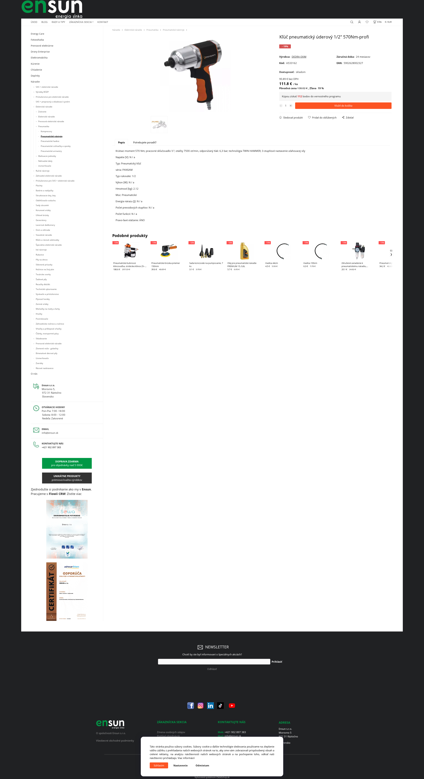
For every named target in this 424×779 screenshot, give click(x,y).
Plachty (39, 185)
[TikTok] (220, 705)
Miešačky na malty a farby (48, 308)
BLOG (44, 22)
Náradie (35, 81)
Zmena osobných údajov (171, 732)
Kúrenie (35, 63)
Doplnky (35, 75)
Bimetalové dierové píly (46, 353)
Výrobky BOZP (42, 91)
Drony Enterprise (40, 51)
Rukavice (40, 254)
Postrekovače (42, 318)
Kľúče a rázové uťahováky (47, 240)
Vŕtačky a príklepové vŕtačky (48, 328)
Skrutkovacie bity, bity (46, 195)
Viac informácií (186, 758)
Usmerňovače (44, 165)
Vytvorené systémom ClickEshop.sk (212, 777)
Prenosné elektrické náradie (51, 121)
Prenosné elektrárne (42, 45)
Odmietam (202, 765)
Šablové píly (41, 279)
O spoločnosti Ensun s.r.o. (111, 733)
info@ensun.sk (50, 432)
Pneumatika (43, 126)
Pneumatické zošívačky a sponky (56, 146)
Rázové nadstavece (44, 368)
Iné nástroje (41, 249)
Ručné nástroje (43, 170)
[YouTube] (231, 705)
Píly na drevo (42, 259)
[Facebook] (191, 705)
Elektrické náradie (44, 106)
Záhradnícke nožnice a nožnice (50, 323)
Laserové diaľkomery (45, 225)
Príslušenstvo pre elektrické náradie (52, 96)
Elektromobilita (39, 57)
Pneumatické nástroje (51, 136)
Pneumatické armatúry (51, 151)
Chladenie (36, 69)
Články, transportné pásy (47, 333)
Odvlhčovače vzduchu (46, 200)
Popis (121, 142)
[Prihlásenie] (359, 21)
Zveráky (39, 363)
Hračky (39, 313)
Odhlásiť (212, 669)
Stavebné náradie (44, 235)
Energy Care (37, 33)
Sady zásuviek (42, 205)
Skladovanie (41, 338)
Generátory (41, 220)
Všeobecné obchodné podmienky (115, 740)
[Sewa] (67, 529)
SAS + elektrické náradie (47, 87)
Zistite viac (74, 494)
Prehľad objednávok (168, 736)
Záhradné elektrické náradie (49, 175)
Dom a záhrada (43, 230)
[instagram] (201, 705)
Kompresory (46, 131)
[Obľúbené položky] (367, 22)
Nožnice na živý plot (45, 269)
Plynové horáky (43, 299)
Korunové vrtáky (43, 210)
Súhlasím (159, 765)
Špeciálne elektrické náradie (49, 244)
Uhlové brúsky (42, 215)
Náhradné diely (45, 161)
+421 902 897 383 (51, 447)
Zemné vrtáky (42, 304)
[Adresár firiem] (67, 591)
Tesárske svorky (43, 274)
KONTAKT (102, 22)
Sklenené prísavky (44, 264)
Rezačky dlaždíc (43, 284)
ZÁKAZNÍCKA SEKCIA (80, 22)
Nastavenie (180, 765)
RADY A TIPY (58, 22)
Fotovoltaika (37, 39)
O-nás (34, 373)
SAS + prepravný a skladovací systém (53, 101)
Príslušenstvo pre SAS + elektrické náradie (55, 180)
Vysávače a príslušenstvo (47, 294)
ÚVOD (34, 22)
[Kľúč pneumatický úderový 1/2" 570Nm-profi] (194, 75)
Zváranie (42, 111)
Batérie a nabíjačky (44, 190)
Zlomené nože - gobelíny (47, 348)
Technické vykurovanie (46, 289)
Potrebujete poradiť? (144, 142)
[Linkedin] (210, 705)
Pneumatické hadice (50, 141)
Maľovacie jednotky (47, 156)
